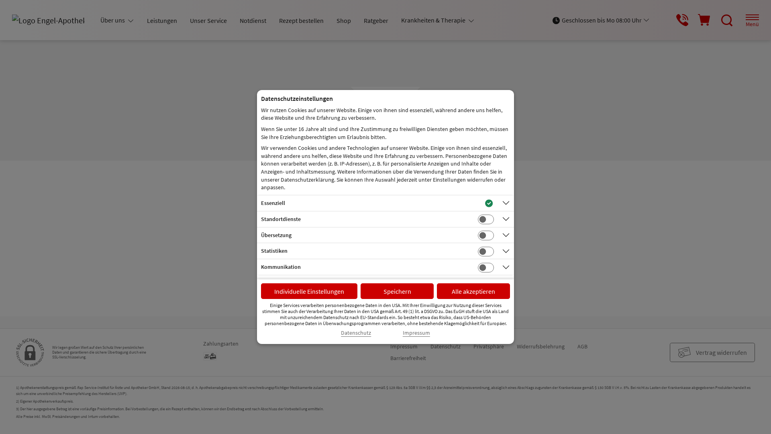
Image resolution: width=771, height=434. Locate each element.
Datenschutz (356, 333)
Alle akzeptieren (473, 291)
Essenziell (273, 203)
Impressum (416, 333)
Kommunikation (281, 266)
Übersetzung (276, 235)
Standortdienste (281, 219)
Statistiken (274, 250)
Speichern (397, 291)
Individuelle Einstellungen (309, 291)
